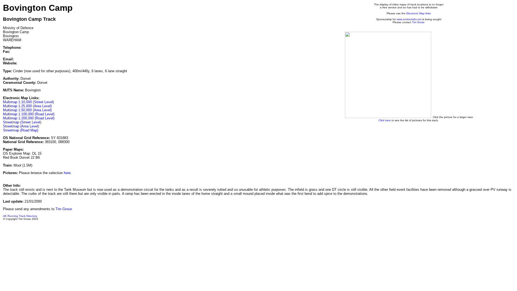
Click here (385, 120)
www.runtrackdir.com (409, 19)
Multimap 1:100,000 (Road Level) (28, 114)
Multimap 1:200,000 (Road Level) (28, 118)
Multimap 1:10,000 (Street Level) (28, 102)
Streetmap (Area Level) (21, 126)
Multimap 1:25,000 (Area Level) (27, 106)
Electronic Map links (418, 13)
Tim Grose (418, 22)
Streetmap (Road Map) (20, 130)
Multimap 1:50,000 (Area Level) (27, 110)
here (67, 173)
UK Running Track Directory (20, 215)
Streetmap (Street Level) (22, 122)
